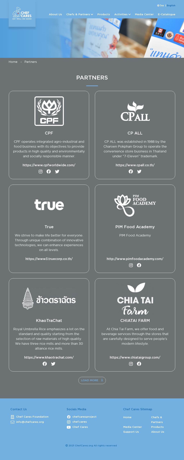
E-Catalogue (166, 14)
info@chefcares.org (30, 422)
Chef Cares (80, 427)
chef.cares (79, 422)
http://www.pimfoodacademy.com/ (135, 259)
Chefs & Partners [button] (78, 14)
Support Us (131, 432)
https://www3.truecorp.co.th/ (49, 259)
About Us (55, 14)
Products (103, 14)
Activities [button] (121, 14)
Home (13, 62)
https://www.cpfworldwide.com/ (49, 165)
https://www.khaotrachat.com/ (49, 357)
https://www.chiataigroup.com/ (135, 357)
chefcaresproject (84, 417)
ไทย (162, 6)
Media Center (144, 14)
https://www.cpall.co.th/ (135, 165)
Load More (90, 380)
